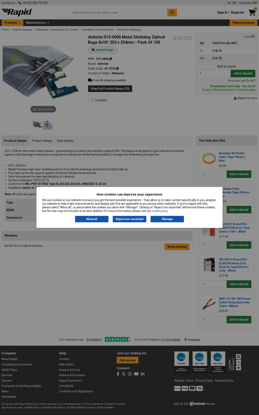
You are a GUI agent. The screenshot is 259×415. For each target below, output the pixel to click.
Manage (167, 219)
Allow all (91, 219)
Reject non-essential (129, 219)
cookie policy (160, 211)
